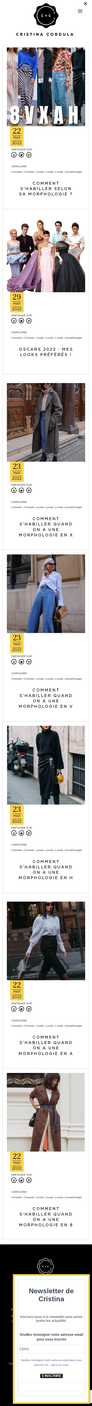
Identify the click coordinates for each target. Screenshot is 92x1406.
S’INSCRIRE (51, 1376)
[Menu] (80, 11)
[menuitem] (80, 9)
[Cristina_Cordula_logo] (46, 20)
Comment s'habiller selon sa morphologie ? (46, 189)
